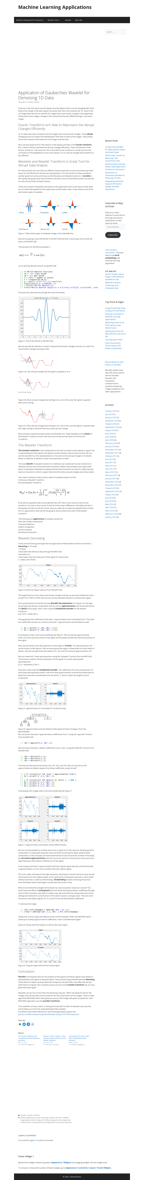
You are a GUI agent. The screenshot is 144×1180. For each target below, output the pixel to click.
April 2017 (109, 469)
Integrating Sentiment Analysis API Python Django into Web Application (46, 1120)
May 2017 (109, 465)
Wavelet (23, 1115)
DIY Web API (110, 271)
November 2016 (112, 485)
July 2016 (109, 498)
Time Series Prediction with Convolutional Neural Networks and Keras (29, 1038)
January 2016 (110, 517)
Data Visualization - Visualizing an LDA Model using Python (113, 345)
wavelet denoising (42, 1118)
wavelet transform (33, 1115)
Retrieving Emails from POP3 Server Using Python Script (114, 325)
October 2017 (111, 456)
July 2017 (109, 459)
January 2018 (110, 446)
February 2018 (111, 443)
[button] (61, 20)
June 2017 (109, 462)
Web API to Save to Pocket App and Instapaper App (113, 285)
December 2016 (111, 481)
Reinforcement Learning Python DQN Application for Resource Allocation (46, 1122)
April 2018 (109, 440)
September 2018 (112, 427)
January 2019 (110, 417)
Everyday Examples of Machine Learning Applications (114, 317)
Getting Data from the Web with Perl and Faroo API (115, 334)
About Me (78, 20)
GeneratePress (75, 1177)
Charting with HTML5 (114, 339)
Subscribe (113, 235)
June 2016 (109, 501)
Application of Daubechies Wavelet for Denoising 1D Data (115, 175)
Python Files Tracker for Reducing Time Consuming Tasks (115, 158)
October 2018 (111, 424)
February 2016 (111, 514)
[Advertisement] (56, 41)
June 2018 (109, 437)
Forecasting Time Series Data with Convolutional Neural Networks (79, 1038)
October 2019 (111, 411)
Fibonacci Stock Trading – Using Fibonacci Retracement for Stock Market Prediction (54, 1038)
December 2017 (111, 449)
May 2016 (109, 504)
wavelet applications (28, 1118)
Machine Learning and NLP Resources (29, 20)
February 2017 (111, 475)
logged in (33, 1140)
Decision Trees (53, 20)
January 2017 (110, 478)
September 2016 (112, 491)
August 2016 (110, 494)
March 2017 (110, 472)
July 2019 (109, 414)
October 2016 (111, 488)
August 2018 (110, 430)
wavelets (66, 1118)
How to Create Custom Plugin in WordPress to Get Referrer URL (114, 277)
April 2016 (109, 507)
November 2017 (112, 453)
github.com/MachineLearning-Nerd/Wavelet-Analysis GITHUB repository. (48, 1014)
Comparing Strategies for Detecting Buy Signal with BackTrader (115, 149)
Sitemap (68, 20)
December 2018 (111, 421)
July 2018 (109, 433)
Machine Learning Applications (55, 7)
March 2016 (110, 510)
